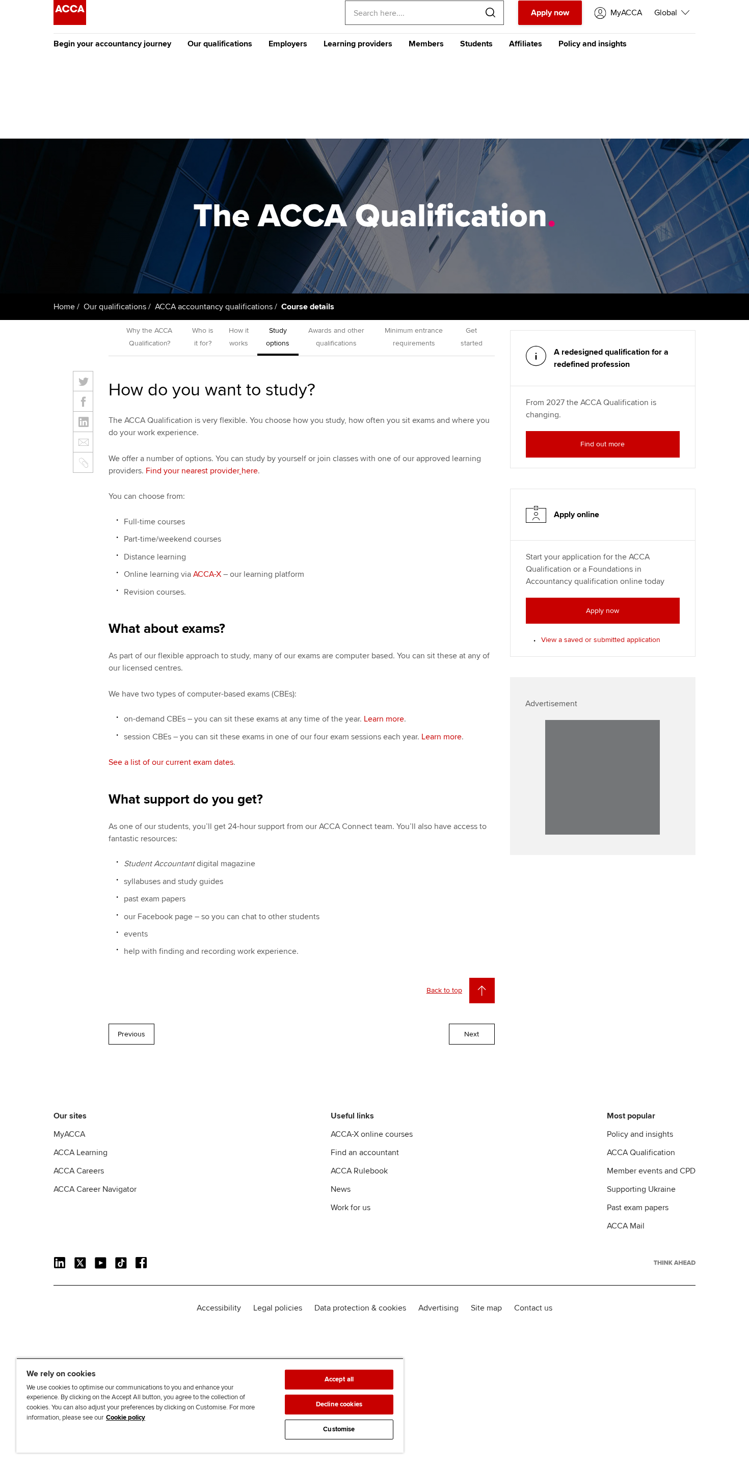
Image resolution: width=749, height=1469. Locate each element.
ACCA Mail (626, 1226)
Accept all (339, 1379)
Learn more (384, 719)
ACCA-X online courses (372, 1134)
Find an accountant (365, 1152)
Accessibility (219, 1308)
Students (476, 44)
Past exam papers (637, 1208)
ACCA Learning (81, 1152)
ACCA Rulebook (359, 1171)
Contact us (533, 1308)
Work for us (350, 1208)
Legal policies (277, 1308)
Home (64, 307)
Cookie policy (125, 1417)
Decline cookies (339, 1404)
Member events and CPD (651, 1171)
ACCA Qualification (641, 1152)
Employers (288, 44)
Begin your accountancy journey (112, 44)
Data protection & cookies (360, 1308)
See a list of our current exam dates (171, 762)
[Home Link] (675, 1263)
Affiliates (525, 44)
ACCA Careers (79, 1171)
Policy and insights (592, 44)
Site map (486, 1308)
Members (426, 44)
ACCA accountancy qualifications (214, 307)
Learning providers (358, 44)
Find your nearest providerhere (202, 471)
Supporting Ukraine (641, 1189)
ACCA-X (207, 574)
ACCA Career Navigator (95, 1189)
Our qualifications (220, 44)
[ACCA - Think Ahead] (70, 22)
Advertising (438, 1308)
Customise (339, 1429)
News (341, 1189)
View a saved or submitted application (600, 639)
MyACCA (69, 1134)
